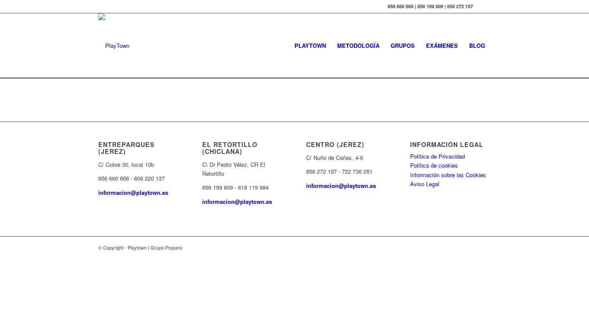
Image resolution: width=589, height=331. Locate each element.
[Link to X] (484, 6)
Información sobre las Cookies (448, 175)
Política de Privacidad (437, 156)
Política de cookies (434, 165)
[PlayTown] (113, 45)
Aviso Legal (424, 184)
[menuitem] (310, 45)
